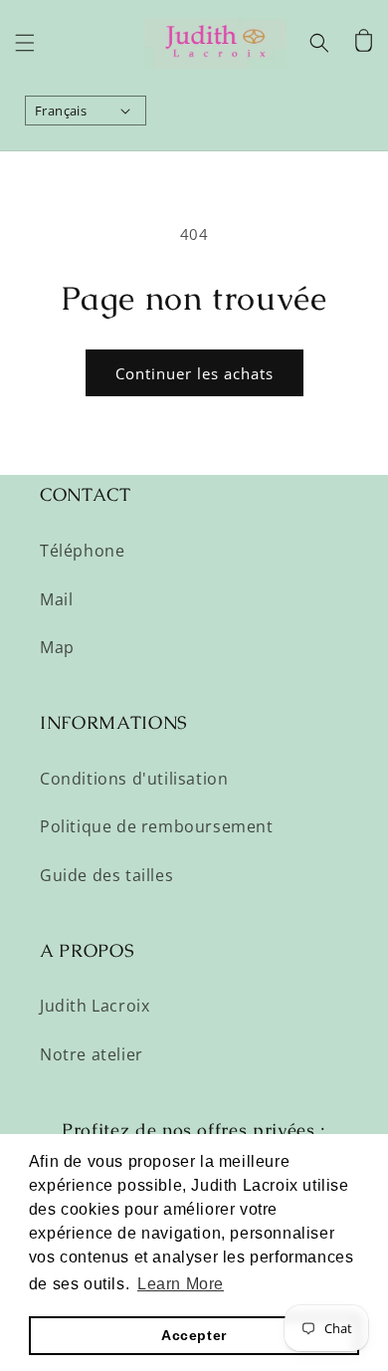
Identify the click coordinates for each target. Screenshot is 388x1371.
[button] (25, 43)
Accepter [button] (194, 1335)
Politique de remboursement (157, 826)
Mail (56, 599)
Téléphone (82, 551)
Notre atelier (91, 1054)
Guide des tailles (106, 875)
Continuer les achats (194, 373)
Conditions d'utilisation (134, 779)
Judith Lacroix (94, 1006)
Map (57, 647)
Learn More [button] (180, 1283)
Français (61, 110)
